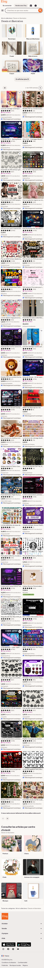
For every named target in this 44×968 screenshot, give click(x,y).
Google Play (24, 944)
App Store (8, 944)
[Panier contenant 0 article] (35, 5)
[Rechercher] (40, 10)
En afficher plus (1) (22, 79)
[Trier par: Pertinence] (40, 88)
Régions (25, 965)
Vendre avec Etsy (21, 5)
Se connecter (7, 5)
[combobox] (21, 10)
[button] (5, 956)
